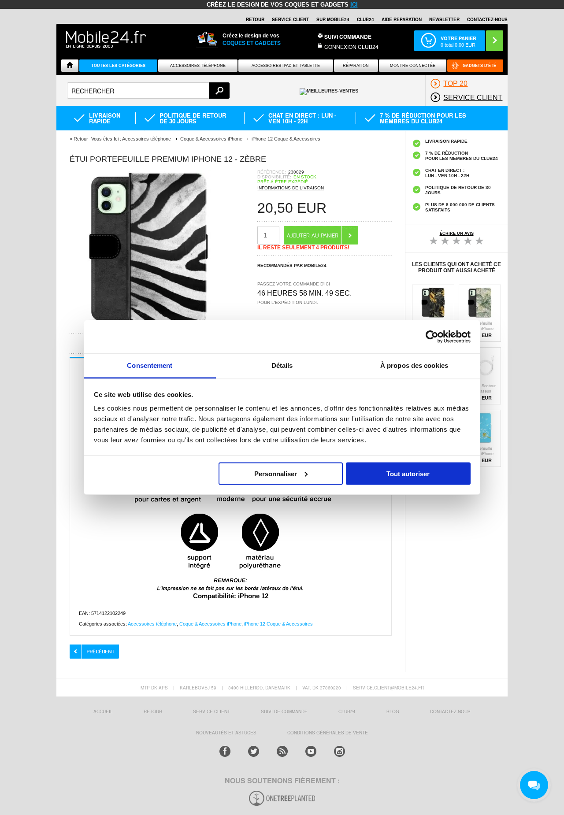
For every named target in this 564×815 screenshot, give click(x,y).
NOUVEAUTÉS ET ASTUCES (226, 733)
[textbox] (148, 90)
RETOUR (255, 19)
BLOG (392, 711)
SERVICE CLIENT (290, 19)
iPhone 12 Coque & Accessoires (278, 623)
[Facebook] (224, 751)
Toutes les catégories (118, 65)
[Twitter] (253, 751)
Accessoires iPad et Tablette (286, 65)
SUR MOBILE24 (332, 19)
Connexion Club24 (351, 46)
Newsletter (444, 19)
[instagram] (339, 751)
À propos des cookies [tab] (414, 365)
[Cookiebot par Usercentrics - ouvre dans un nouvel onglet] (432, 336)
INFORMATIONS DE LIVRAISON (290, 187)
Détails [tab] (282, 365)
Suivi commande (347, 37)
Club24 (365, 19)
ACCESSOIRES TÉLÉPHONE (198, 65)
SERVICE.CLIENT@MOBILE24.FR (388, 688)
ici (354, 4)
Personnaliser (275, 473)
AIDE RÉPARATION (402, 19)
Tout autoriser (408, 473)
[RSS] (282, 751)
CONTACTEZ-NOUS (487, 19)
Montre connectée (412, 65)
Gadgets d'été (479, 65)
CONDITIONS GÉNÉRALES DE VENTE (327, 733)
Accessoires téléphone (152, 623)
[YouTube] (310, 751)
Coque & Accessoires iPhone (210, 623)
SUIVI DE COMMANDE (284, 711)
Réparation (356, 65)
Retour (81, 138)
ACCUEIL (103, 711)
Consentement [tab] (149, 365)
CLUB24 (347, 711)
